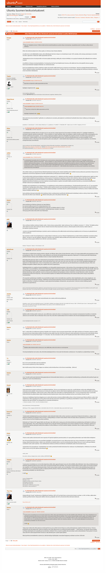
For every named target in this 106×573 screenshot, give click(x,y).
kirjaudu (22, 14)
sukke (8, 153)
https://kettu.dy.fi (26, 502)
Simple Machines (57, 557)
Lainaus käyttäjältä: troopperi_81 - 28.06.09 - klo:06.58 (33, 511)
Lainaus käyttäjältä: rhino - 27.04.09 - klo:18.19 (32, 157)
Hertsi (9, 200)
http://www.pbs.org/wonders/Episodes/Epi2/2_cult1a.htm (58, 146)
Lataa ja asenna (70, 15)
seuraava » (98, 28)
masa (8, 433)
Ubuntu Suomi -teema (43, 560)
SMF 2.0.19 (46, 557)
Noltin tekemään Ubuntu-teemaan (59, 560)
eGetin (9, 294)
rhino (8, 128)
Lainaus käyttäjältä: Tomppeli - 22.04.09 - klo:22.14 (33, 103)
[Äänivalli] (8, 364)
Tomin (9, 76)
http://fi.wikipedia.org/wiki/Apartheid (42, 148)
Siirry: (76, 548)
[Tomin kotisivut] (8, 88)
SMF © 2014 (51, 557)
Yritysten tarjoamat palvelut (93, 15)
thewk (9, 385)
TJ (7, 358)
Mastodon (88, 17)
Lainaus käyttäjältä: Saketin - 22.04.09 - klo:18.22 (32, 42)
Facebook (82, 17)
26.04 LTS (64, 15)
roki (8, 309)
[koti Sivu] (8, 322)
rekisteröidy (28, 14)
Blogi (85, 15)
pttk (8, 219)
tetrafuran (10, 249)
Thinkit (9, 459)
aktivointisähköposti (13, 15)
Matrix (92, 17)
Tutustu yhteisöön (79, 15)
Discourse (77, 17)
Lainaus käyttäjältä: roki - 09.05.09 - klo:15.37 (32, 344)
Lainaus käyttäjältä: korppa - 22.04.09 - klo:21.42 (32, 80)
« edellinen (92, 28)
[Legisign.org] (8, 112)
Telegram (96, 17)
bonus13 (9, 411)
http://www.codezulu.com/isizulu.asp (33, 146)
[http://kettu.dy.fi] (8, 504)
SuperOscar (10, 99)
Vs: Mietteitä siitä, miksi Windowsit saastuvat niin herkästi (40, 37)
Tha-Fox (9, 491)
